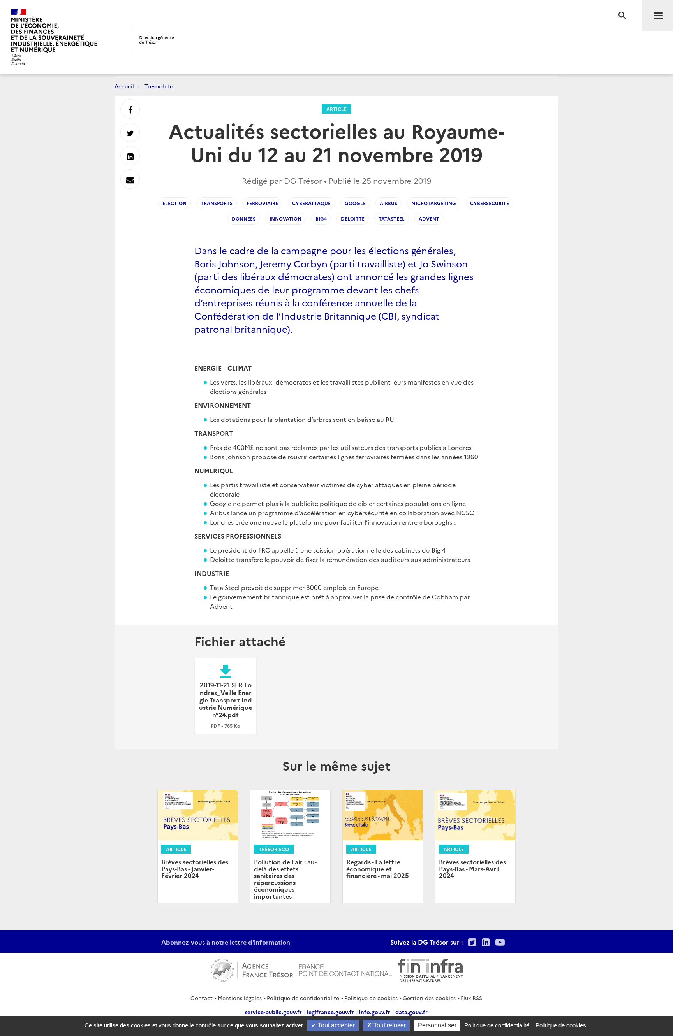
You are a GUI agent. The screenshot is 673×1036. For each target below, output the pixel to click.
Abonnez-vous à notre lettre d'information (225, 942)
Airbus (388, 203)
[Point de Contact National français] (345, 969)
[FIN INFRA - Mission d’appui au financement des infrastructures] (430, 969)
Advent (429, 218)
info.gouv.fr (374, 1012)
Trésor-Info (158, 86)
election (174, 203)
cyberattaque (311, 203)
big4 (321, 218)
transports (217, 203)
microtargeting (433, 203)
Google (355, 203)
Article (336, 108)
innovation (285, 218)
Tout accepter (335, 1025)
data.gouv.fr (411, 1012)
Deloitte (353, 218)
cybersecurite (489, 203)
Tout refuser (389, 1025)
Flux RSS (471, 998)
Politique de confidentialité (303, 998)
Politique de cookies (371, 998)
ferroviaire (262, 203)
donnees (243, 218)
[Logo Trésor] (154, 39)
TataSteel (392, 218)
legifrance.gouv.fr (330, 1012)
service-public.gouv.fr (273, 1012)
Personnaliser (437, 1025)
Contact (201, 998)
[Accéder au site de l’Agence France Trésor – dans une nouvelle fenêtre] (252, 969)
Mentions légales (240, 998)
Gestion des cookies (429, 998)
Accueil (124, 86)
